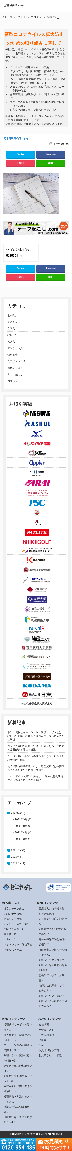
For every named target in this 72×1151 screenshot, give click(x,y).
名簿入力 (12, 341)
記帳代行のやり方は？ (51, 995)
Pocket (20, 162)
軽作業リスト (46, 1029)
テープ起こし (15, 374)
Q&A (41, 1045)
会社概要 (44, 1024)
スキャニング (11, 939)
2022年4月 (21, 832)
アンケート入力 (16, 348)
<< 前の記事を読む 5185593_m (18, 252)
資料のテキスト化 (14, 929)
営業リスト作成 (16, 361)
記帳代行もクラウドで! (52, 959)
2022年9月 (21, 819)
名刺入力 (12, 315)
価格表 (42, 1039)
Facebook (50, 154)
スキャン (12, 322)
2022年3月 (21, 838)
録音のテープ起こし (15, 908)
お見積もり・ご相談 (50, 1055)
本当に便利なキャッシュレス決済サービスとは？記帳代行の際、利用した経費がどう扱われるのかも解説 (35, 736)
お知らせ (12, 380)
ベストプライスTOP (14, 17)
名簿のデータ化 (13, 918)
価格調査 (12, 354)
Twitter (20, 154)
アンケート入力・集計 (17, 923)
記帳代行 (12, 335)
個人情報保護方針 (49, 1050)
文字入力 (12, 328)
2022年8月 (21, 825)
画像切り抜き (15, 367)
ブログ (35, 17)
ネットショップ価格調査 (18, 944)
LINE (50, 162)
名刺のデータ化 (13, 913)
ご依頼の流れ (46, 1034)
